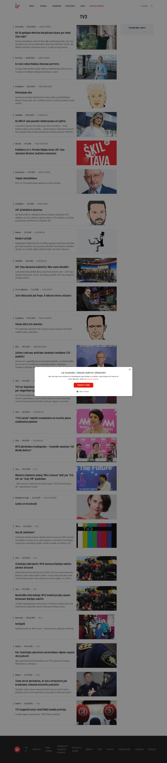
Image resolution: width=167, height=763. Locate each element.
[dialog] (83, 381)
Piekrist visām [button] (83, 385)
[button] (83, 391)
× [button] (130, 369)
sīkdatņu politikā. (93, 379)
